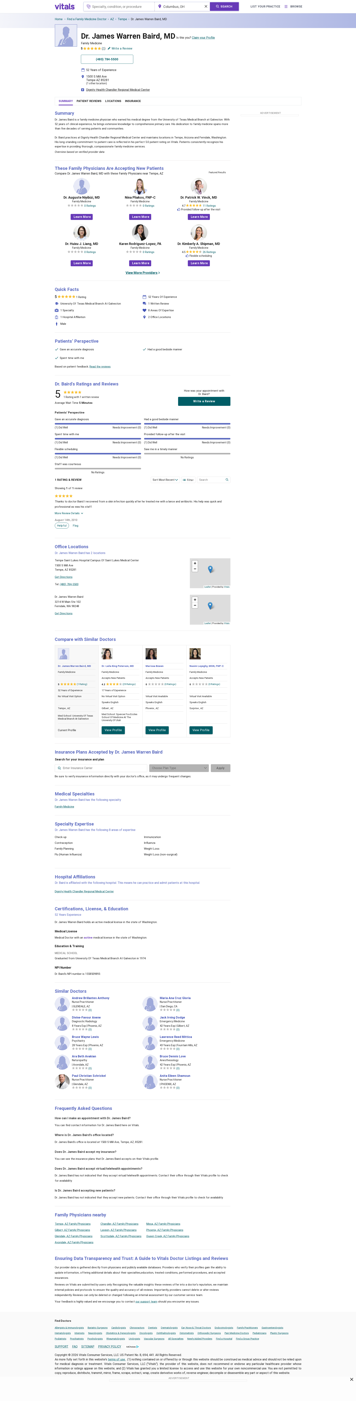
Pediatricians (259, 1333)
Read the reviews (100, 366)
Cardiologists (118, 1327)
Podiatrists (60, 1338)
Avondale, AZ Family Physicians (74, 1242)
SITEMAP (87, 1346)
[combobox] (119, 6)
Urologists (134, 1338)
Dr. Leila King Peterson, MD (118, 666)
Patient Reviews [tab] (89, 101)
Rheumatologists (116, 1338)
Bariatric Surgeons (98, 1327)
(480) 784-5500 (69, 584)
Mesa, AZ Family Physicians (163, 1224)
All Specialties (176, 1338)
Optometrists (187, 1333)
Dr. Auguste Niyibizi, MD (82, 197)
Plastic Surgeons (279, 1333)
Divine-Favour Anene (86, 1017)
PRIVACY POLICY (109, 1346)
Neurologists (95, 1333)
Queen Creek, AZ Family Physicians (167, 1236)
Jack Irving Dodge (172, 1017)
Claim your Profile (203, 37)
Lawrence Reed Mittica (176, 1037)
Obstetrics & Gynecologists (121, 1333)
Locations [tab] (113, 101)
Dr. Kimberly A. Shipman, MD (199, 244)
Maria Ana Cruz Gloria (175, 998)
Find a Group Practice (247, 1338)
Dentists (152, 1327)
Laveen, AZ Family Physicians (119, 1230)
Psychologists (95, 1338)
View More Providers (142, 273)
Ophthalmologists (166, 1333)
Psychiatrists (77, 1338)
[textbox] (119, 6)
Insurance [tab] (133, 101)
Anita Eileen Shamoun (175, 1076)
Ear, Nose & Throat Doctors (196, 1327)
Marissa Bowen (155, 666)
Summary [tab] (66, 101)
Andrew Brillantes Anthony (90, 998)
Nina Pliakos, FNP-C (140, 197)
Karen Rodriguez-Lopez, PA (140, 244)
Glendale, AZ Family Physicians (74, 1236)
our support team (146, 1301)
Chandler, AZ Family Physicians (119, 1224)
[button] (210, 569)
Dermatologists (169, 1327)
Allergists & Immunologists (69, 1327)
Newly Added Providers (199, 1338)
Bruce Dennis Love (173, 1056)
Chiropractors (137, 1327)
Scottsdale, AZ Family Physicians (121, 1236)
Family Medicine (64, 806)
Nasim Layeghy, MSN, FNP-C (206, 666)
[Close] (352, 1380)
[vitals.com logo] (65, 7)
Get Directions (64, 577)
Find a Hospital (224, 1338)
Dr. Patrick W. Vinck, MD (199, 197)
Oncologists (146, 1333)
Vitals (226, 586)
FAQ (75, 1346)
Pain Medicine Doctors (237, 1333)
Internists (79, 1333)
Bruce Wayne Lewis (85, 1037)
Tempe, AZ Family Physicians (73, 1224)
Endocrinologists (224, 1327)
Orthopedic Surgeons (209, 1333)
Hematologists (63, 1333)
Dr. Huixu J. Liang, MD (81, 244)
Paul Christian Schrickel (89, 1076)
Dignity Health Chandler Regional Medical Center (118, 90)
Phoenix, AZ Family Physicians (164, 1230)
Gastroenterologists (272, 1327)
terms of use (117, 1359)
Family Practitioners (247, 1327)
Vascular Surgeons (154, 1338)
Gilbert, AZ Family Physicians (72, 1230)
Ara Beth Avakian (84, 1056)
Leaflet (207, 586)
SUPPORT (61, 1346)
